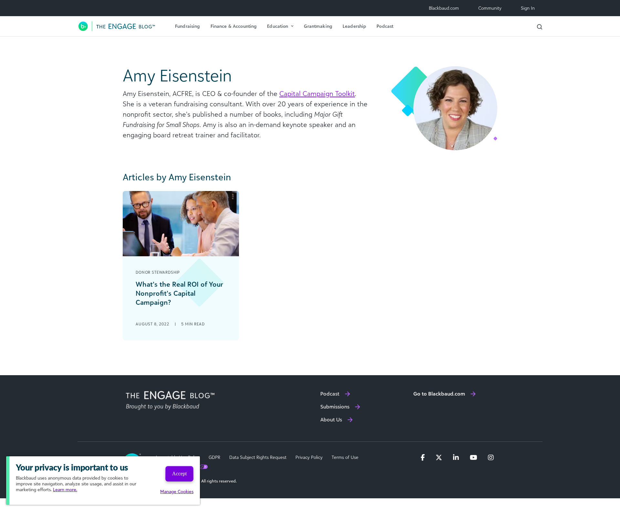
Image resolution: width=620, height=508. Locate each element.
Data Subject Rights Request (257, 457)
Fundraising (187, 26)
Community (489, 8)
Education (277, 26)
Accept (179, 473)
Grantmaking (318, 26)
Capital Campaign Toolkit (317, 93)
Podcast (385, 26)
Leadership (354, 26)
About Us (331, 419)
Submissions (334, 406)
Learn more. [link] (65, 489)
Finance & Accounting (234, 26)
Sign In (528, 8)
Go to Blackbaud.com (439, 393)
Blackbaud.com (444, 8)
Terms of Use (345, 457)
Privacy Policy (309, 457)
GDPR (214, 457)
